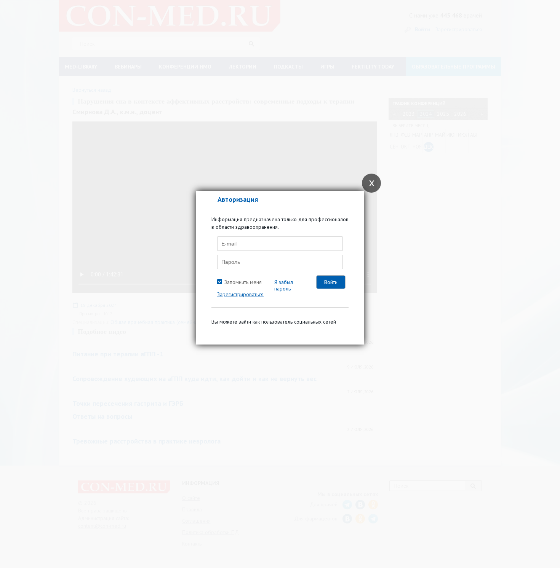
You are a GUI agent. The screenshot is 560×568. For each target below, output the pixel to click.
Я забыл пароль (283, 285)
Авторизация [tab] (238, 199)
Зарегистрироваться (240, 294)
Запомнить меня (243, 282)
